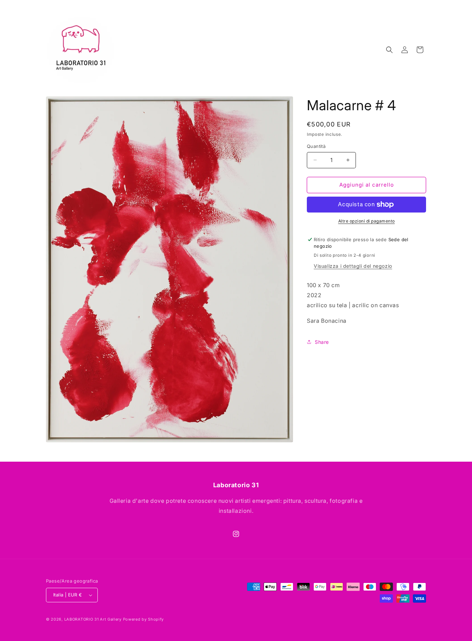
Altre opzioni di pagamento (366, 221)
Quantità (316, 146)
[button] (389, 49)
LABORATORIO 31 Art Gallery (93, 619)
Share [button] (322, 342)
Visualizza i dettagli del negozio (353, 266)
